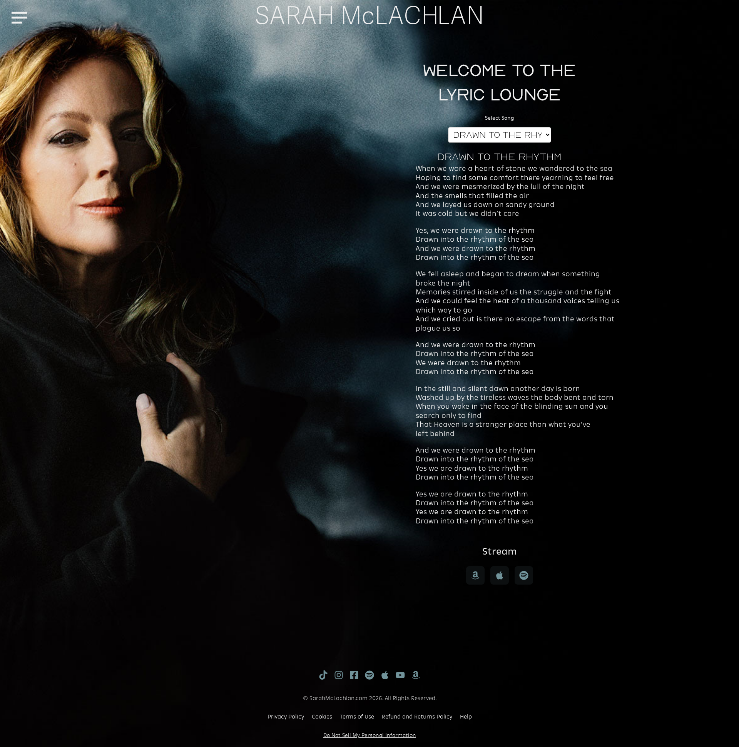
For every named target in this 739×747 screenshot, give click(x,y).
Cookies (322, 716)
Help (466, 716)
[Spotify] (524, 575)
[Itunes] (499, 575)
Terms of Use (357, 716)
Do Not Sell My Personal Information (369, 735)
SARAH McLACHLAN (369, 17)
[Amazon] (475, 575)
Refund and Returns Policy (417, 716)
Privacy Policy (286, 716)
